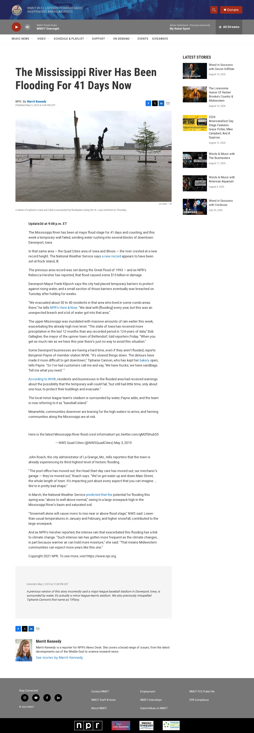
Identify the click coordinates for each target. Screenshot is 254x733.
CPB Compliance (199, 700)
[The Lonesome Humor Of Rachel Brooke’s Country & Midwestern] (195, 94)
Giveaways (160, 38)
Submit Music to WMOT (154, 708)
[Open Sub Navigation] (32, 38)
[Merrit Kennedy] (23, 650)
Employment (147, 691)
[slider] (33, 27)
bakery (145, 360)
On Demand (121, 38)
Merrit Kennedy (36, 101)
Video (41, 38)
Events (143, 38)
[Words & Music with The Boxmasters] (195, 160)
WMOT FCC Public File (202, 691)
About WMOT (99, 708)
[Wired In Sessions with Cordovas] (195, 207)
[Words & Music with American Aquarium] (195, 183)
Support (98, 38)
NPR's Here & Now (63, 308)
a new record (111, 256)
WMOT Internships (151, 700)
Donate (233, 10)
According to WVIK (42, 379)
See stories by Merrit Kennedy (59, 657)
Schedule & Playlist (69, 38)
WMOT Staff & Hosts (103, 700)
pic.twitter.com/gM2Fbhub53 (137, 434)
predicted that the (99, 495)
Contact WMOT (100, 691)
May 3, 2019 (123, 443)
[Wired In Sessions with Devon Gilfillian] (195, 71)
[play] (16, 27)
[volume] (27, 27)
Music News (20, 38)
